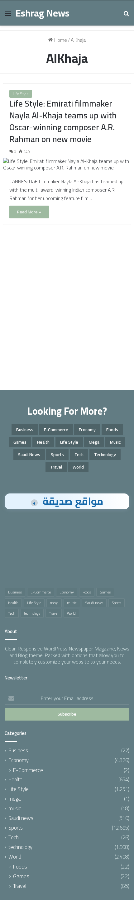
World (78, 467)
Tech (79, 454)
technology (105, 454)
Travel (56, 467)
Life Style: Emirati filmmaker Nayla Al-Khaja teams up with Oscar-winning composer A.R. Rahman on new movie (63, 121)
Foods (112, 430)
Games (19, 442)
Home (60, 40)
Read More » (29, 212)
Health (43, 442)
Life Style (21, 94)
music (115, 442)
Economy (87, 430)
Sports (57, 454)
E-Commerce (56, 430)
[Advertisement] (67, 314)
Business (24, 430)
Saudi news (29, 454)
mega (94, 442)
